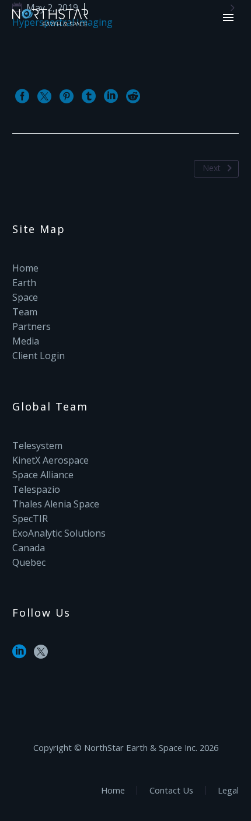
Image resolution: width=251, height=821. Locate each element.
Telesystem (37, 445)
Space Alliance (43, 474)
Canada (28, 547)
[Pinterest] (67, 96)
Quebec (29, 562)
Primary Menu (228, 17)
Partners (31, 326)
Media (25, 341)
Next (212, 167)
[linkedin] (19, 655)
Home (25, 268)
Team (24, 311)
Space (25, 297)
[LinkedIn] (111, 96)
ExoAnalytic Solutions (59, 533)
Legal (228, 790)
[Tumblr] (89, 96)
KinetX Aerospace (50, 460)
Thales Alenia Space (55, 504)
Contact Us (171, 790)
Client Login (38, 355)
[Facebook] (22, 96)
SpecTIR (30, 518)
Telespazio (36, 489)
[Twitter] (44, 96)
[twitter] (41, 655)
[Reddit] (133, 96)
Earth (24, 282)
